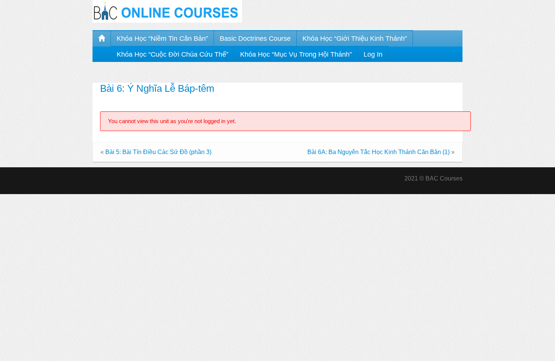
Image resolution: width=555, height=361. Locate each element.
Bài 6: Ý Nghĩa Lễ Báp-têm (157, 88)
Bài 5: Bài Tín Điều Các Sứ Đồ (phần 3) (158, 152)
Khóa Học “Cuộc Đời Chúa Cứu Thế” (172, 54)
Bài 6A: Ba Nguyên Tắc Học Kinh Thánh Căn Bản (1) (378, 152)
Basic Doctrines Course (255, 38)
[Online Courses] (167, 11)
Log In (373, 54)
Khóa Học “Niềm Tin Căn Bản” (162, 38)
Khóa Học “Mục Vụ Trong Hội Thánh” (296, 54)
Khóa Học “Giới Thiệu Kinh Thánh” (354, 38)
